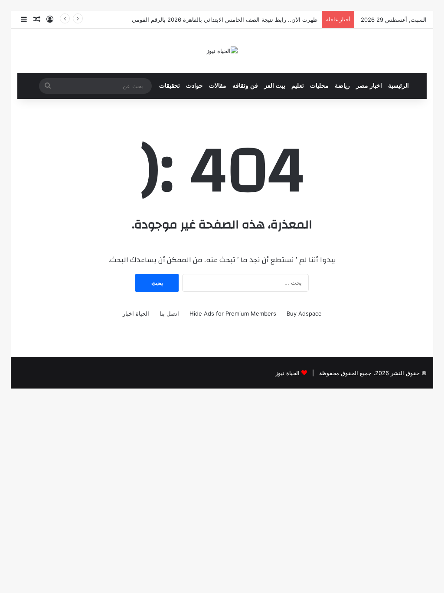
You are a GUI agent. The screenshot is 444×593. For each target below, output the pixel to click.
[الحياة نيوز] (222, 51)
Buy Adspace (304, 313)
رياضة (342, 85)
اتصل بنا (169, 313)
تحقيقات (169, 85)
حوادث (194, 85)
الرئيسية (398, 85)
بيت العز (274, 85)
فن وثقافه (245, 85)
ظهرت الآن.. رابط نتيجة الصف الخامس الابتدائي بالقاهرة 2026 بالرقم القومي (224, 19)
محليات (319, 85)
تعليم (297, 85)
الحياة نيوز (287, 372)
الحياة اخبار (136, 313)
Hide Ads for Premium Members (232, 313)
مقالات (217, 85)
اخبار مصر (369, 85)
